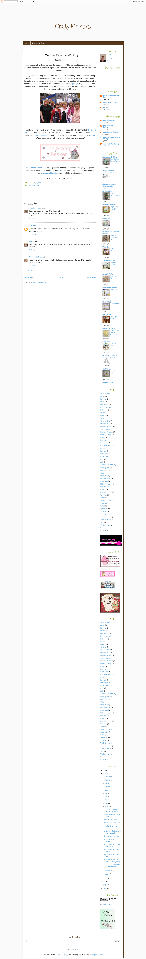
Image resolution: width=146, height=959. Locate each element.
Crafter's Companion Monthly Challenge (111, 138)
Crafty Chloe (106, 369)
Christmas (103, 418)
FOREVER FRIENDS (106, 446)
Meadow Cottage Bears (107, 465)
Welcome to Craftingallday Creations (110, 232)
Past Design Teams (38, 43)
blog (93, 135)
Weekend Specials (50, 173)
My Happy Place (107, 191)
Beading (102, 402)
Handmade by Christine (109, 157)
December (108, 777)
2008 (105, 888)
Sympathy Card (114, 303)
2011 (104, 878)
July (106, 794)
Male (101, 462)
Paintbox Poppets (105, 479)
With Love (113, 357)
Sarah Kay (103, 495)
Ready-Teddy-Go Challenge (110, 144)
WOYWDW (103, 531)
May (106, 800)
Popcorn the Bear (105, 492)
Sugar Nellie (104, 503)
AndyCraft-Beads (105, 394)
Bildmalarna (103, 410)
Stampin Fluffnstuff (108, 171)
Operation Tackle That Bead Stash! (110, 96)
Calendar (103, 416)
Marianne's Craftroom (35, 257)
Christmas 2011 (105, 421)
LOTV (101, 459)
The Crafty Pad (105, 514)
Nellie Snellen (104, 470)
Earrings (102, 437)
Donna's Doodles (107, 301)
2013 (104, 771)
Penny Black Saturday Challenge (109, 126)
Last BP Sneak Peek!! (110, 820)
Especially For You (107, 274)
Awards (102, 396)
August (107, 790)
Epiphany (103, 440)
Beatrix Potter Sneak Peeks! (112, 823)
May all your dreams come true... (114, 237)
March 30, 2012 (33, 265)
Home (27, 43)
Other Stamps (104, 476)
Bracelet (102, 413)
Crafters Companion (106, 427)
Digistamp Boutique (106, 435)
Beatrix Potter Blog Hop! (111, 836)
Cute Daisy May (105, 429)
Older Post (91, 278)
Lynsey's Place (106, 315)
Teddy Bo (103, 511)
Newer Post (29, 278)
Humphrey (103, 451)
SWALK (102, 506)
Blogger (77, 949)
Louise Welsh (32, 226)
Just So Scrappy (63, 955)
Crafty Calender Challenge (110, 132)
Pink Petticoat (104, 487)
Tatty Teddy (104, 509)
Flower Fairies (104, 443)
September (108, 787)
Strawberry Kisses (106, 501)
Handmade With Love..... (109, 328)
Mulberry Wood (105, 468)
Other (102, 473)
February (108, 871)
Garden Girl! (113, 290)
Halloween (103, 448)
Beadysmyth (106, 107)
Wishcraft (32, 241)
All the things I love (108, 205)
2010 (104, 882)
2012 (104, 774)
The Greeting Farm (106, 517)
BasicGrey (103, 399)
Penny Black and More (109, 120)
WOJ (101, 528)
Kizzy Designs (106, 218)
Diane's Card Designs (35, 208)
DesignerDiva (106, 342)
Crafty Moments (73, 26)
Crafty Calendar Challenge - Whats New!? (115, 332)
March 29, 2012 (33, 219)
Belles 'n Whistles (105, 407)
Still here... (113, 172)
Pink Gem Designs (105, 484)
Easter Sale (61, 170)
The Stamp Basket (33, 168)
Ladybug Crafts (105, 454)
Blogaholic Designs (97, 955)
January (107, 874)
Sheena (102, 498)
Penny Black (104, 481)
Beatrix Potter (104, 405)
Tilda (101, 522)
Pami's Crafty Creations (109, 288)
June (106, 797)
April (106, 804)
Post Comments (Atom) (39, 283)
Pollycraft (103, 490)
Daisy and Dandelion (106, 432)
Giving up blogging (107, 186)
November (108, 780)
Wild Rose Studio (105, 525)
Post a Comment (31, 270)
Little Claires (104, 457)
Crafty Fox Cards (107, 383)
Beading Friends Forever (109, 102)
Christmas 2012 (105, 424)
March (107, 807)
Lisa (32, 183)
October (107, 783)
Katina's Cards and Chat (109, 355)
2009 (105, 885)
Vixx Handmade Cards (108, 261)
